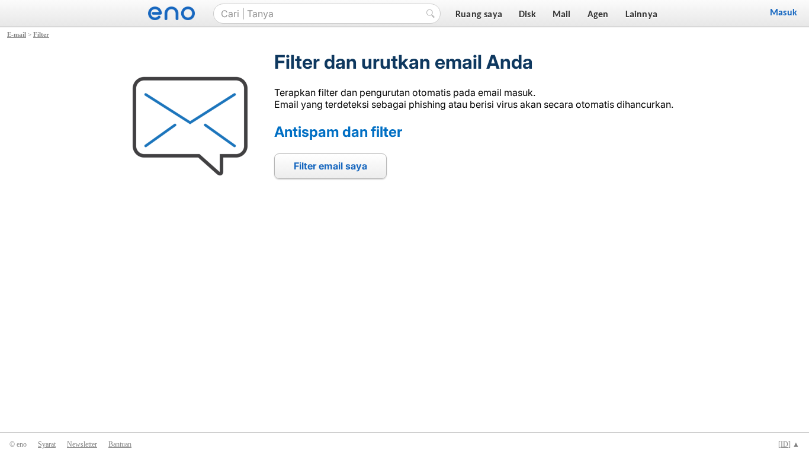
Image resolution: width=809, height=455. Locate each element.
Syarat (47, 444)
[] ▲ (789, 444)
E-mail (16, 34)
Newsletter (82, 444)
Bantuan (119, 444)
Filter (41, 34)
